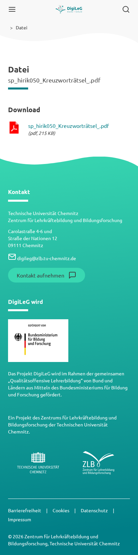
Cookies (61, 510)
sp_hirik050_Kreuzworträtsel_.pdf (68, 125)
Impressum (19, 519)
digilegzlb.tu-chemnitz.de (46, 258)
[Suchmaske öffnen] (126, 9)
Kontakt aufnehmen (40, 275)
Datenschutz (95, 510)
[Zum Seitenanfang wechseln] (126, 539)
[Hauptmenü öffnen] (12, 9)
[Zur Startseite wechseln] (68, 9)
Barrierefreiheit (25, 510)
